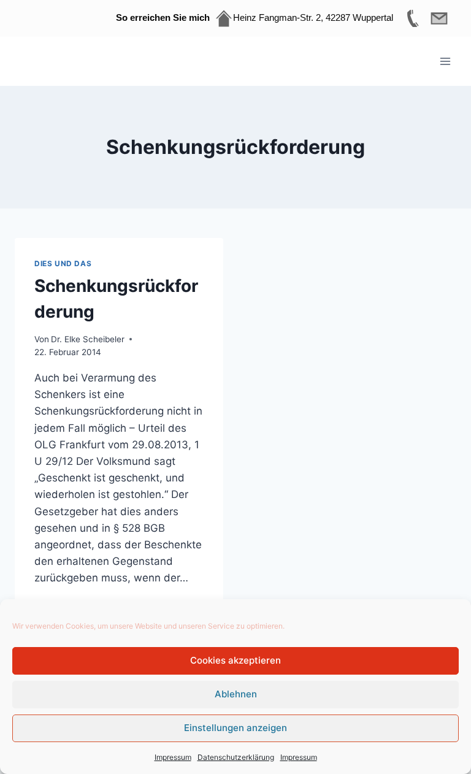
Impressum (173, 757)
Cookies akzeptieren (235, 660)
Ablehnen (236, 694)
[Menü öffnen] (445, 61)
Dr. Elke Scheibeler (87, 339)
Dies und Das (62, 263)
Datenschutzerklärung (235, 757)
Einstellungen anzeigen (235, 728)
